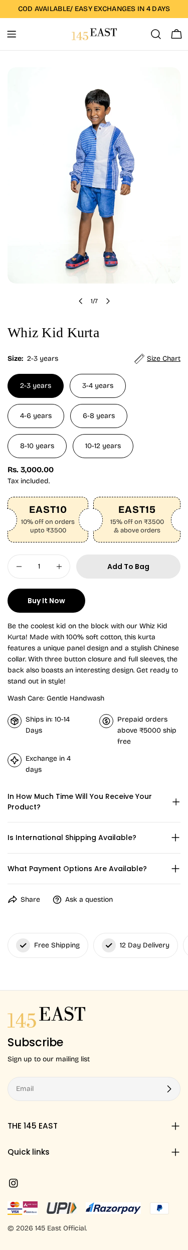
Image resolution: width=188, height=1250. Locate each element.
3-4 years (97, 385)
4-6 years (36, 415)
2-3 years (35, 385)
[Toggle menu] (12, 34)
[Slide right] (108, 301)
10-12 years (103, 446)
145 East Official (60, 1228)
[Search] (156, 34)
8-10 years (37, 446)
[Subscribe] (168, 1088)
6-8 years (99, 415)
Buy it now (46, 601)
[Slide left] (81, 301)
